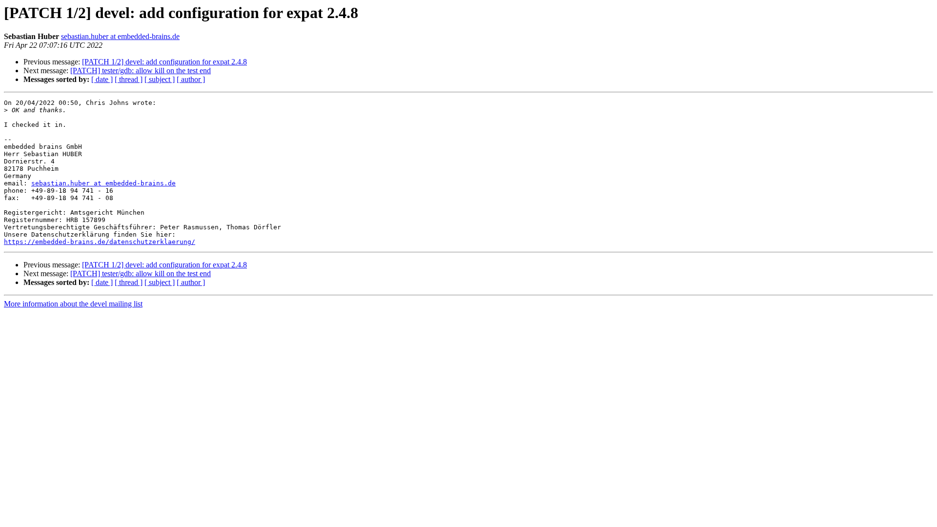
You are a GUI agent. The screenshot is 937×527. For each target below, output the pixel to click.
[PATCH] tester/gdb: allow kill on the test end (140, 70)
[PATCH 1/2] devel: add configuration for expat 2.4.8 (164, 62)
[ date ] (102, 79)
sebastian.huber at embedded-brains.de (120, 36)
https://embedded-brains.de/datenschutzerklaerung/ (99, 241)
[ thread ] (129, 79)
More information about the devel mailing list (73, 304)
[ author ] (191, 79)
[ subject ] (159, 79)
